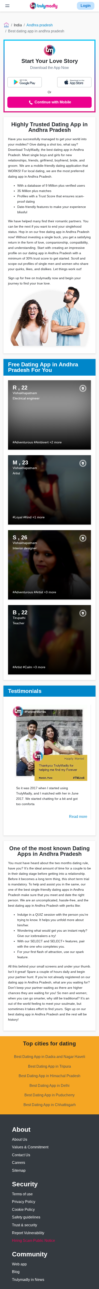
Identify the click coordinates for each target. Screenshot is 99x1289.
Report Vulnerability (28, 1233)
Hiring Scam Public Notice (33, 1241)
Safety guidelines (26, 1217)
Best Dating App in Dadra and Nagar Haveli (49, 1057)
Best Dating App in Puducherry (49, 1095)
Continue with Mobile (52, 102)
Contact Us (21, 1155)
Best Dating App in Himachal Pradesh (49, 1076)
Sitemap (19, 1170)
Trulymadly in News (28, 1280)
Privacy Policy (23, 1202)
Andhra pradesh (39, 25)
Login (86, 6)
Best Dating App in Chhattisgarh (49, 1105)
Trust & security (24, 1225)
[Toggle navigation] (7, 5)
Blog (16, 1272)
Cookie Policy (23, 1210)
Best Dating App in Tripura (49, 1066)
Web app (19, 1264)
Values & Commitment (30, 1147)
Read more (78, 817)
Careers (18, 1163)
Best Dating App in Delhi (49, 1086)
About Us (19, 1139)
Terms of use (22, 1194)
